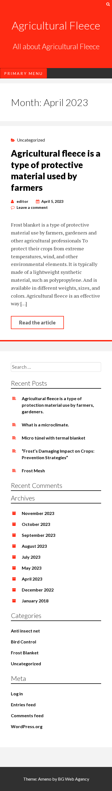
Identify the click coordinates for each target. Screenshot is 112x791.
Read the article (37, 323)
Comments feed (27, 715)
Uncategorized (31, 139)
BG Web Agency (73, 778)
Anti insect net (25, 630)
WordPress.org (26, 726)
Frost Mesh (33, 470)
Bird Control (23, 641)
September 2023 (38, 535)
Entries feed (23, 704)
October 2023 (36, 524)
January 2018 (35, 600)
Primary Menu (23, 73)
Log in (17, 693)
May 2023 (31, 567)
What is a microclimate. (45, 424)
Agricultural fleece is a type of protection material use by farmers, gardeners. (58, 405)
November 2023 (38, 513)
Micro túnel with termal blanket (53, 437)
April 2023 (32, 578)
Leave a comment (32, 207)
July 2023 (31, 556)
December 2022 (38, 589)
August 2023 (34, 546)
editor (22, 201)
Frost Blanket (25, 652)
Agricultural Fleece (56, 25)
